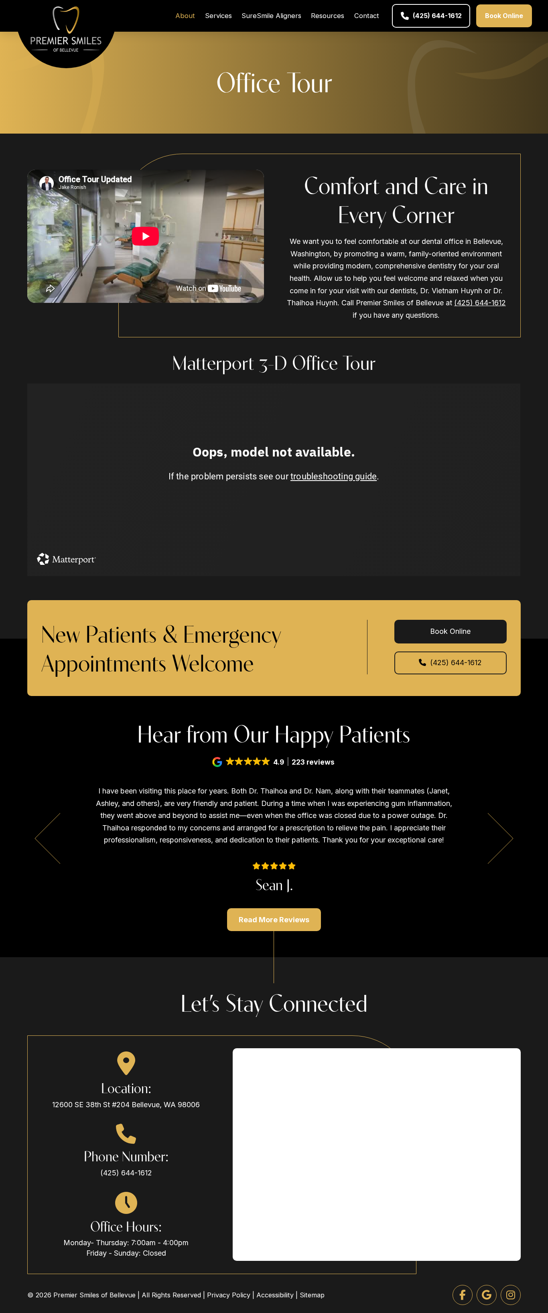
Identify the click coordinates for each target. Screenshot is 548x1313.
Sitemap (312, 1295)
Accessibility (275, 1295)
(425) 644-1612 (480, 302)
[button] (274, 762)
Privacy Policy (228, 1295)
